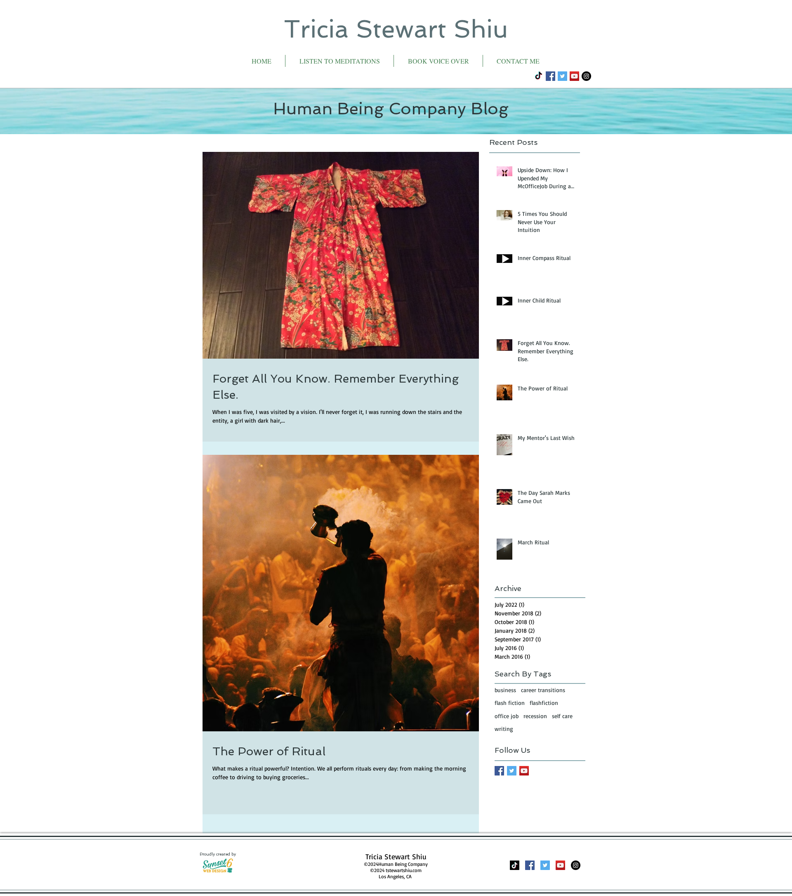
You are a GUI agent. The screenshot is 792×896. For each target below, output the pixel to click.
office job (507, 715)
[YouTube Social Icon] (574, 76)
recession (535, 715)
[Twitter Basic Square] (511, 770)
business (505, 689)
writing (504, 728)
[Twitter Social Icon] (562, 76)
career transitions (543, 689)
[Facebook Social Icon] (550, 76)
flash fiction (510, 702)
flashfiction (544, 702)
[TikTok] (538, 76)
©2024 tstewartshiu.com (396, 870)
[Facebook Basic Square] (499, 770)
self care (562, 715)
